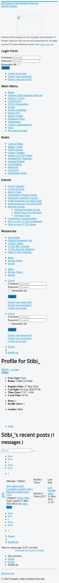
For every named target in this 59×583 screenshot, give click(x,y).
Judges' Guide (15, 146)
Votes (11, 127)
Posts (10, 426)
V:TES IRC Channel (19, 246)
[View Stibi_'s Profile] (10, 369)
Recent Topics (15, 260)
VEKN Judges (15, 149)
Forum (11, 107)
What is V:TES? (16, 98)
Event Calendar (16, 186)
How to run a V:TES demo (22, 224)
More (9, 507)
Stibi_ (25, 503)
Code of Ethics (15, 143)
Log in (5, 68)
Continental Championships (22, 218)
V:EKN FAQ (15, 101)
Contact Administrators (20, 124)
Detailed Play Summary (20, 158)
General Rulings (16, 161)
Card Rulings (15, 164)
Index (11, 257)
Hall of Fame (14, 192)
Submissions (14, 121)
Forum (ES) (14, 113)
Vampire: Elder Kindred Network (25, 95)
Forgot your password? (20, 79)
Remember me (19, 290)
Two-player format (17, 130)
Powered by (21, 550)
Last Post (50, 489)
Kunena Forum (36, 550)
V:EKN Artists (15, 243)
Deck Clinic (23, 497)
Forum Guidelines (17, 110)
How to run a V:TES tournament (25, 221)
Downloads (14, 237)
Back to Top (7, 573)
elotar (50, 493)
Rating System (15, 115)
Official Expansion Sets (20, 240)
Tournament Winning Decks (22, 195)
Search (11, 263)
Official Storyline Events (27, 209)
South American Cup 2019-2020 (25, 203)
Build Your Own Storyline (28, 212)
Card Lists (13, 170)
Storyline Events (16, 206)
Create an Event (16, 189)
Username (6, 57)
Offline (5, 372)
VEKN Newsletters (18, 104)
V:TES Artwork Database (21, 249)
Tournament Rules (17, 173)
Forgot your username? (20, 76)
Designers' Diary (16, 118)
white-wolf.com (46, 44)
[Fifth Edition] (9, 6)
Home (11, 92)
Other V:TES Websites (19, 252)
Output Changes (16, 152)
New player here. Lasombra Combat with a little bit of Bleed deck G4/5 (19, 490)
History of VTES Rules (20, 155)
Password (6, 61)
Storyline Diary (22, 215)
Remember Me (9, 64)
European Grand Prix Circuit (23, 197)
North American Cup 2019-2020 (25, 200)
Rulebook (13, 167)
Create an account (17, 73)
